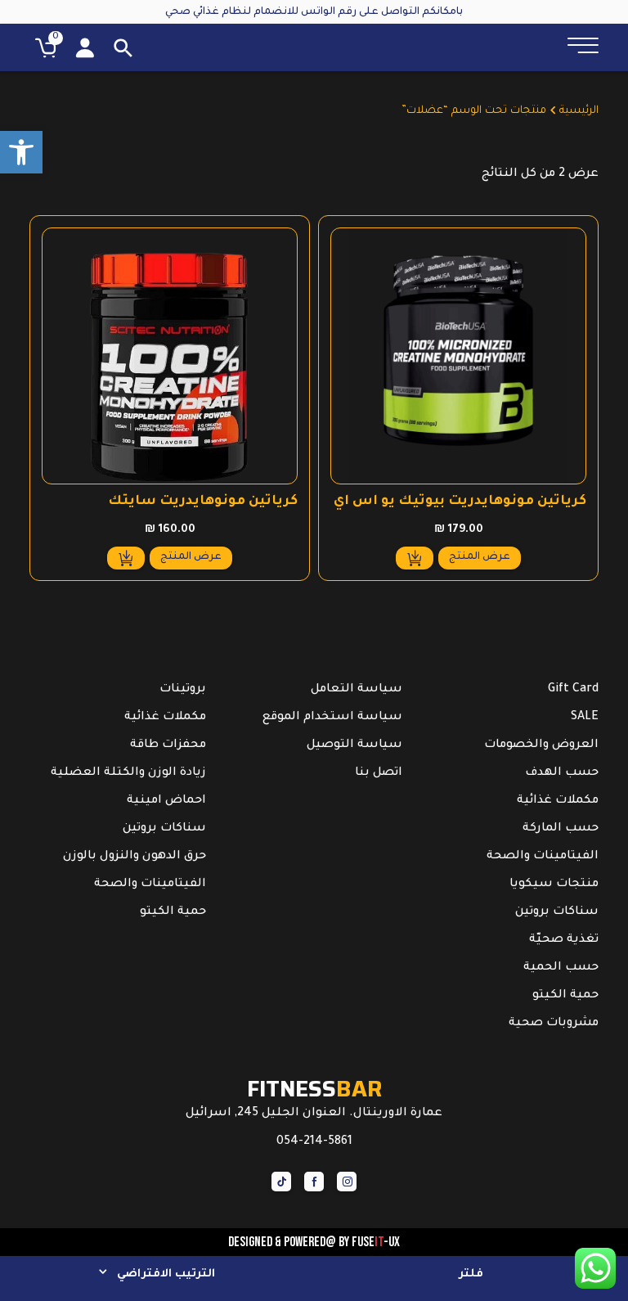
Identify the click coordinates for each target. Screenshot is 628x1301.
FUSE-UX (376, 1242)
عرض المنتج (479, 557)
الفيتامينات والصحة (543, 856)
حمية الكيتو (565, 995)
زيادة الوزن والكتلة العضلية (128, 773)
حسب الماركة (561, 828)
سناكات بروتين (557, 912)
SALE (585, 717)
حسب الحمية (561, 968)
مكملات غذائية (558, 801)
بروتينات (182, 689)
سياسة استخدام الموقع (332, 717)
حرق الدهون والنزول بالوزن (134, 856)
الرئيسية (579, 111)
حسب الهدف (562, 773)
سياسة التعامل (356, 689)
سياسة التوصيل (354, 745)
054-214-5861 (314, 1142)
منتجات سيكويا (554, 884)
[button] (21, 152)
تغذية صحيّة (564, 940)
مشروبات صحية (554, 1023)
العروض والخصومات (541, 745)
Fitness (314, 1088)
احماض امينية (166, 801)
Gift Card (573, 689)
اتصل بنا (378, 773)
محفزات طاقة (168, 745)
